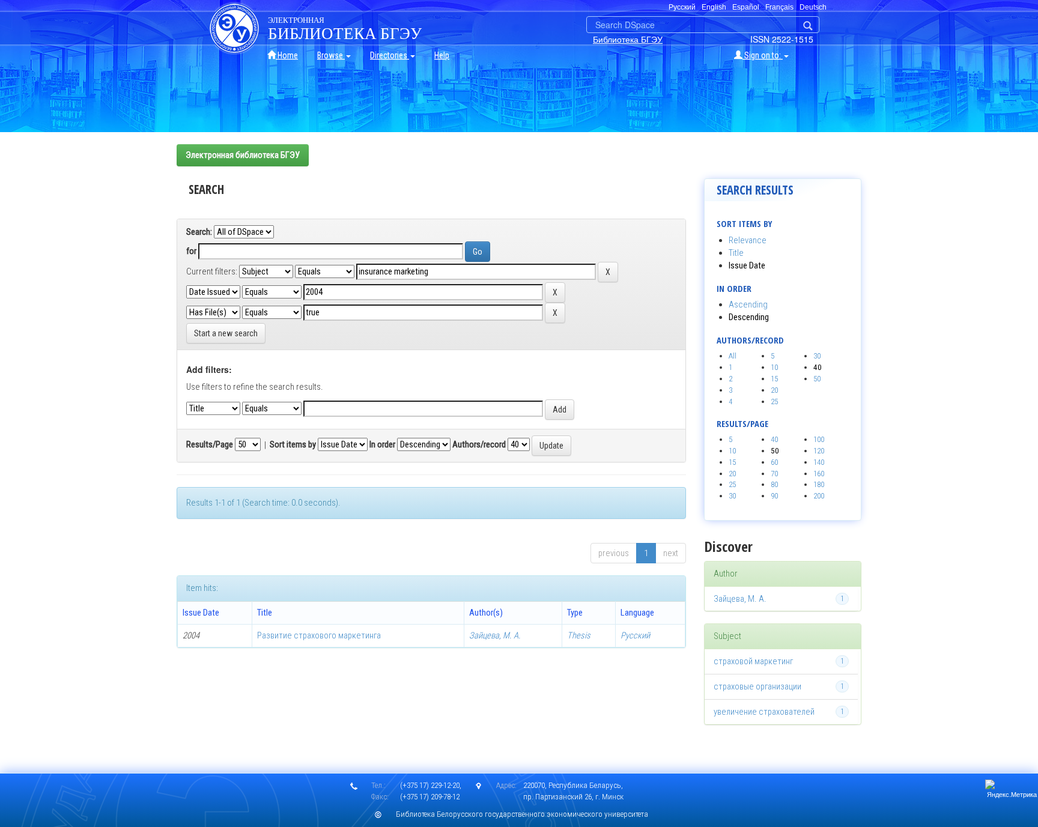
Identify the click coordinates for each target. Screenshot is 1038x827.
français (779, 7)
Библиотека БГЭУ (628, 39)
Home (287, 55)
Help (441, 55)
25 (774, 401)
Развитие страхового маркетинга (319, 635)
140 (818, 462)
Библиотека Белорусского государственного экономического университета (522, 814)
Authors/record (479, 444)
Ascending (748, 304)
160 (818, 473)
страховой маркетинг (753, 661)
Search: (199, 231)
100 (818, 439)
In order (382, 444)
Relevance (747, 240)
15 (774, 378)
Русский (635, 635)
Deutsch (813, 7)
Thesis (578, 635)
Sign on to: (762, 55)
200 (818, 495)
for (191, 251)
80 (774, 484)
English (714, 7)
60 (774, 462)
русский (682, 7)
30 (817, 355)
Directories (389, 55)
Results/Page (209, 444)
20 (774, 390)
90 (774, 495)
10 (774, 367)
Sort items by (293, 444)
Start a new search (226, 333)
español (745, 7)
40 (774, 439)
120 (818, 450)
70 (774, 473)
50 (817, 378)
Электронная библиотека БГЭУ (243, 155)
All (732, 355)
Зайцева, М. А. (495, 635)
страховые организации (757, 686)
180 (818, 484)
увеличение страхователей (764, 711)
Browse (331, 55)
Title (736, 252)
